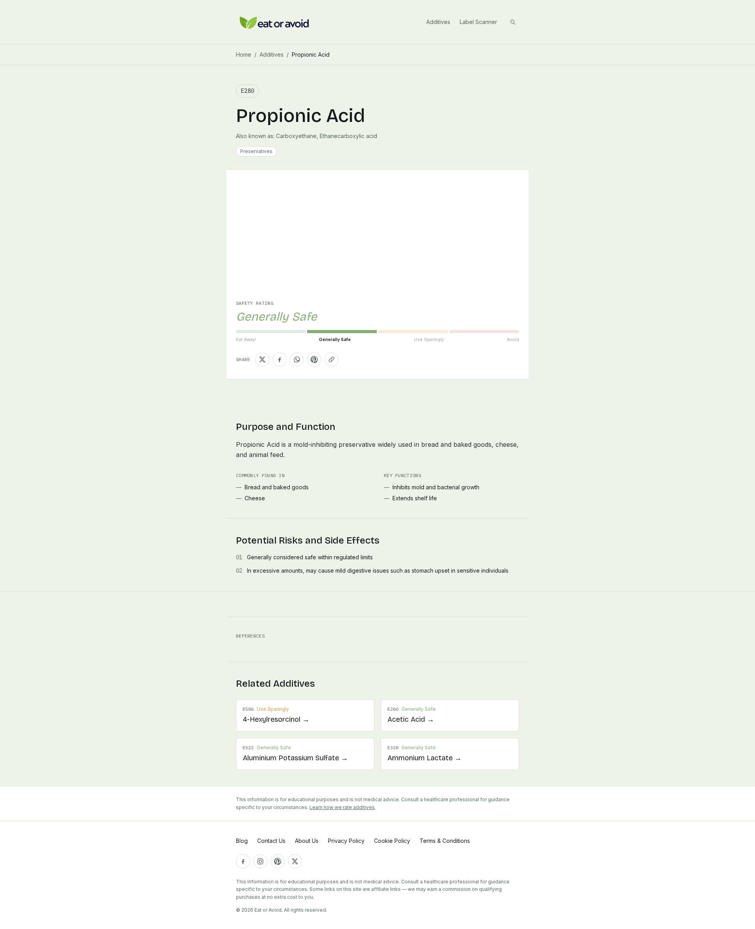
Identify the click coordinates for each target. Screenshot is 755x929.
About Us (307, 840)
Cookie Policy (392, 840)
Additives (438, 21)
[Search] (512, 22)
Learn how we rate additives (342, 807)
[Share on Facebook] (280, 359)
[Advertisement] (377, 241)
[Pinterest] (278, 861)
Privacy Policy (346, 840)
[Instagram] (260, 861)
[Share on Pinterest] (314, 359)
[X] (295, 861)
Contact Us (271, 840)
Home (243, 54)
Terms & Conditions (445, 840)
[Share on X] (262, 359)
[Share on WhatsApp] (297, 359)
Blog (242, 840)
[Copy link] (331, 359)
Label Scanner (478, 21)
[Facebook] (243, 861)
